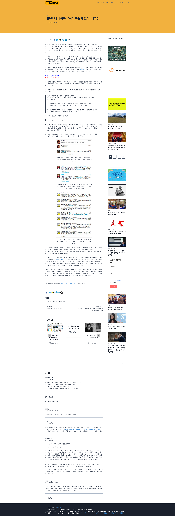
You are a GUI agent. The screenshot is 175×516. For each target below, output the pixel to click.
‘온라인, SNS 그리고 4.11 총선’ (68, 283)
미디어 (46, 15)
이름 (111, 273)
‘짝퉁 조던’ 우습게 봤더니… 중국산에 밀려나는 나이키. (117, 233)
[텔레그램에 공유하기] (63, 39)
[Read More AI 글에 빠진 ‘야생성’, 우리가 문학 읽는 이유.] (117, 318)
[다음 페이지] (98, 335)
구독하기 (113, 286)
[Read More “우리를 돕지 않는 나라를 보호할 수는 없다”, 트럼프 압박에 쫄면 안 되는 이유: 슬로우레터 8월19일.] (117, 337)
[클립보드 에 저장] (69, 39)
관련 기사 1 (57, 259)
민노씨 (47, 438)
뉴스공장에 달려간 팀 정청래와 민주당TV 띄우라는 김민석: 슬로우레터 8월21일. (116, 147)
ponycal (47, 396)
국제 (109, 210)
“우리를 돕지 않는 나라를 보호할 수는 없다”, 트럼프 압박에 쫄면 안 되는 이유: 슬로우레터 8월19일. (116, 349)
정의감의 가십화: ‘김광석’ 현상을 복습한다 (93, 337)
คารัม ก (47, 422)
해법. (107, 3)
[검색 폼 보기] (129, 2)
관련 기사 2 (64, 259)
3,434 (117, 161)
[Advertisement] (117, 87)
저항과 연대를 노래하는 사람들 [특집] (54, 307)
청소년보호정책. (94, 513)
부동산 (109, 124)
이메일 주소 (112, 266)
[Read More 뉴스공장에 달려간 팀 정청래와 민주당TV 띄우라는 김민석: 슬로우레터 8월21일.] (117, 137)
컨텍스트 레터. (111, 143)
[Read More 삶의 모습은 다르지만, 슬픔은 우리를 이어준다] (117, 204)
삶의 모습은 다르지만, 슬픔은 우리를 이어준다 (116, 213)
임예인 (47, 22)
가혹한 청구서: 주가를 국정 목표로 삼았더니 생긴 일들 (116, 308)
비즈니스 (112, 229)
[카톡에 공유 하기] (60, 39)
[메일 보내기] (66, 39)
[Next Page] (122, 161)
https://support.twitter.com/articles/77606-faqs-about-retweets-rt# (83, 429)
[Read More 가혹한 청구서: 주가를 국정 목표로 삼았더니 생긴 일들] (117, 299)
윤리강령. (111, 513)
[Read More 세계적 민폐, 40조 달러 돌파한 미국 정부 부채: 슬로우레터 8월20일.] (117, 242)
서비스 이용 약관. (84, 513)
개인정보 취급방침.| (104, 513)
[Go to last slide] (49, 335)
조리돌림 (82, 70)
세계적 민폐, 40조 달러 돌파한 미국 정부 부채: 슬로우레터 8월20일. (116, 253)
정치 (115, 143)
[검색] (122, 363)
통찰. (112, 124)
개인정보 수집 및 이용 (119, 280)
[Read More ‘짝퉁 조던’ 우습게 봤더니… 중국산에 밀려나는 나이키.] (117, 223)
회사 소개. (59, 507)
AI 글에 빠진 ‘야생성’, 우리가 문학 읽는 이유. (116, 328)
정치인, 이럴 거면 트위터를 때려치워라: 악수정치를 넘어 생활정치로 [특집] (89, 308)
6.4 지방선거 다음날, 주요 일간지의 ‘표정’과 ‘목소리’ (54, 337)
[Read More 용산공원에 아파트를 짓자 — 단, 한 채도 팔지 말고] (117, 118)
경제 (109, 305)
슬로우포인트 (110, 324)
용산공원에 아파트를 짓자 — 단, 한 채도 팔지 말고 (116, 127)
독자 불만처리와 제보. (120, 513)
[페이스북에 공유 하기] (54, 39)
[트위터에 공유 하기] (57, 39)
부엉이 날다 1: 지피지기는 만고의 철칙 (73, 327)
